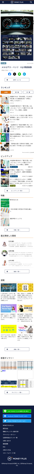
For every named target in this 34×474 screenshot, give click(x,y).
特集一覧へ (17, 230)
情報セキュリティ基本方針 (11, 431)
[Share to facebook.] (9, 74)
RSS (4, 447)
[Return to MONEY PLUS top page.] (17, 2)
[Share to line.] (19, 74)
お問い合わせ (7, 441)
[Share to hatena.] (24, 74)
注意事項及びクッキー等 (10, 438)
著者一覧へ (17, 271)
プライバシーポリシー (9, 435)
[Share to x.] (14, 74)
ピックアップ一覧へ (17, 190)
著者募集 (5, 444)
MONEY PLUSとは (8, 425)
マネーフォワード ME (9, 453)
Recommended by (26, 152)
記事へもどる (17, 80)
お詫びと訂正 (7, 450)
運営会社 (5, 428)
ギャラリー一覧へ (17, 392)
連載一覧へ (17, 349)
